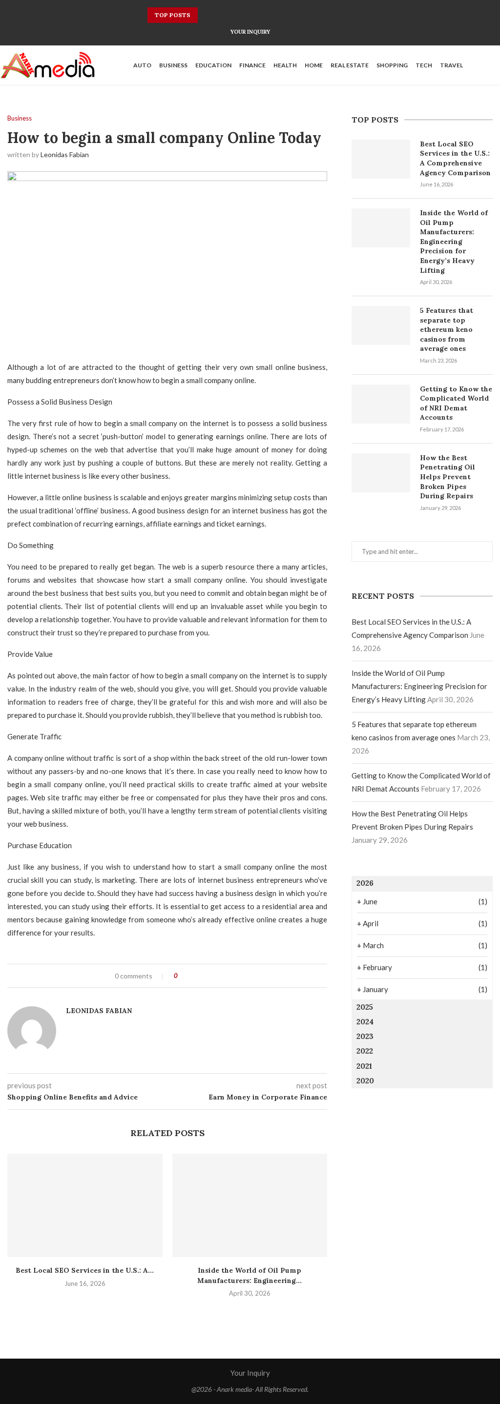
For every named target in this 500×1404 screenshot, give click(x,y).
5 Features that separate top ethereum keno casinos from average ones (446, 329)
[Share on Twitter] (203, 976)
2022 (364, 1051)
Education (213, 65)
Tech (424, 65)
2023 (365, 1036)
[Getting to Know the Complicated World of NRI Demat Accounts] (381, 404)
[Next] (219, 15)
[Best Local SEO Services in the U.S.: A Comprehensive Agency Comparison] (85, 1205)
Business (173, 65)
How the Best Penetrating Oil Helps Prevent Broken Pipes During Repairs (447, 476)
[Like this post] (183, 976)
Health (285, 65)
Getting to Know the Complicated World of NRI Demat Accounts (456, 403)
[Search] (495, 65)
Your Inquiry (250, 31)
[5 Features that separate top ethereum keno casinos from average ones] (381, 325)
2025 (364, 1007)
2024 (365, 1021)
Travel (451, 65)
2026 (365, 883)
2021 (364, 1066)
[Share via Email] (221, 976)
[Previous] (207, 15)
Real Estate (350, 65)
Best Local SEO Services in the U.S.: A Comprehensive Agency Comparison (455, 158)
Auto (142, 65)
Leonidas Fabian (65, 154)
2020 (365, 1080)
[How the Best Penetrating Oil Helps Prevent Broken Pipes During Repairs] (381, 472)
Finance (252, 65)
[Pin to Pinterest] (212, 976)
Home (314, 65)
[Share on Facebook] (193, 976)
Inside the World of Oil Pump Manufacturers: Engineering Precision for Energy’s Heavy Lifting (454, 241)
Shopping (392, 65)
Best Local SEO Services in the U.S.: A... (85, 1270)
